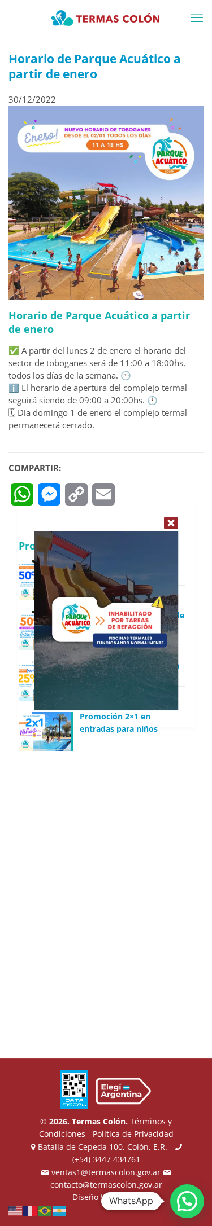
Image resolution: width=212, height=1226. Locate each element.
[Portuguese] (45, 1209)
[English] (15, 1209)
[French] (30, 1209)
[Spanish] (60, 1209)
